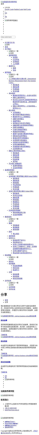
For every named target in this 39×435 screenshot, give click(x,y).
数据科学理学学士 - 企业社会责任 (24, 95)
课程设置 (16, 87)
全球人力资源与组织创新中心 (23, 244)
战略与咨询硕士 (18, 119)
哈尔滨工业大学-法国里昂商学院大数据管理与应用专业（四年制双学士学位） (25, 102)
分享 (10, 272)
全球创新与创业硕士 (20, 140)
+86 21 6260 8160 (10, 408)
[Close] (1, 39)
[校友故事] (18, 316)
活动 (14, 70)
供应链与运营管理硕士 (21, 142)
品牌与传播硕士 (18, 127)
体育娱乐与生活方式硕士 (21, 123)
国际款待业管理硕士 (20, 136)
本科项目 (12, 93)
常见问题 (16, 91)
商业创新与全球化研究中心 (22, 253)
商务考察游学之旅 (19, 212)
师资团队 (16, 183)
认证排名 (16, 59)
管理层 (15, 57)
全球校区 (16, 62)
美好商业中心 (17, 242)
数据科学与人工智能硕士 (21, 117)
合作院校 (12, 287)
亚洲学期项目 (17, 166)
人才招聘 (16, 64)
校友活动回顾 (17, 278)
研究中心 (12, 238)
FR (6, 17)
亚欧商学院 (9, 427)
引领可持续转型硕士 (20, 129)
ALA (20, 433)
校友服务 (12, 263)
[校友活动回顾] (19, 358)
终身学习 (16, 270)
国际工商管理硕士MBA (17, 151)
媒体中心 (12, 66)
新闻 (14, 68)
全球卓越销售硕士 (19, 144)
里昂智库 (12, 236)
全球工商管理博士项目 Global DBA (21, 191)
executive (10, 425)
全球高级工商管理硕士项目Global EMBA (23, 176)
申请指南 (16, 89)
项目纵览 (16, 85)
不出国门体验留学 (15, 163)
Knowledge (11, 423)
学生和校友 (17, 185)
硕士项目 (12, 110)
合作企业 (12, 289)
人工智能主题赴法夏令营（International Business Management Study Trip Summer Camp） (22, 81)
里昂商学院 (13, 55)
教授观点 (16, 202)
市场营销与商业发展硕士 (21, 146)
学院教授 (16, 225)
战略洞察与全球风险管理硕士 (23, 125)
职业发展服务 (17, 266)
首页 (6, 47)
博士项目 (16, 234)
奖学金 (15, 161)
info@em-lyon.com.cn (12, 410)
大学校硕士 (17, 112)
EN (6, 13)
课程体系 (16, 180)
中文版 (7, 42)
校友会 (11, 261)
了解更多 (4, 335)
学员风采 (16, 204)
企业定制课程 (17, 214)
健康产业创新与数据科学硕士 (23, 134)
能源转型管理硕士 (19, 131)
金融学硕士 (17, 121)
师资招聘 (16, 229)
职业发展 (16, 159)
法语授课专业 (17, 148)
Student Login (18, 9)
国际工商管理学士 (19, 97)
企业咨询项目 (17, 168)
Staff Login (27, 9)
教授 (10, 223)
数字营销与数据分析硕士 (21, 114)
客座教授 (16, 227)
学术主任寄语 (17, 195)
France (9, 421)
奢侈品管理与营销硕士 (21, 138)
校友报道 (16, 276)
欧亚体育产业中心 (19, 240)
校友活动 (16, 268)
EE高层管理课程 (14, 210)
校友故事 (16, 274)
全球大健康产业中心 (20, 251)
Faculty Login (9, 9)
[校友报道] (18, 337)
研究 (10, 231)
